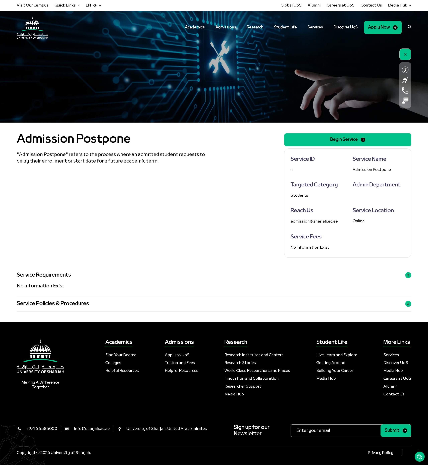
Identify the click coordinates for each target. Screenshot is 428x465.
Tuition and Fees (180, 363)
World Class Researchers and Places (257, 370)
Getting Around (330, 363)
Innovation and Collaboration (251, 378)
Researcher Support (242, 386)
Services (315, 27)
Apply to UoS (177, 355)
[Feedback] (405, 100)
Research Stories (240, 363)
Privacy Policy (380, 452)
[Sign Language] (405, 80)
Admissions (225, 27)
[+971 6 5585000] (405, 90)
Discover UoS (346, 27)
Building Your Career (334, 370)
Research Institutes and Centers (254, 355)
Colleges (113, 363)
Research (255, 27)
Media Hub (234, 394)
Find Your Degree (120, 355)
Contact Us (371, 5)
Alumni (314, 5)
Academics (195, 27)
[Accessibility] (405, 70)
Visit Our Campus (32, 5)
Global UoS (291, 5)
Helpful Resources (122, 370)
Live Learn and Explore (336, 355)
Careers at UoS (341, 5)
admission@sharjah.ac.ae (314, 221)
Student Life (285, 27)
